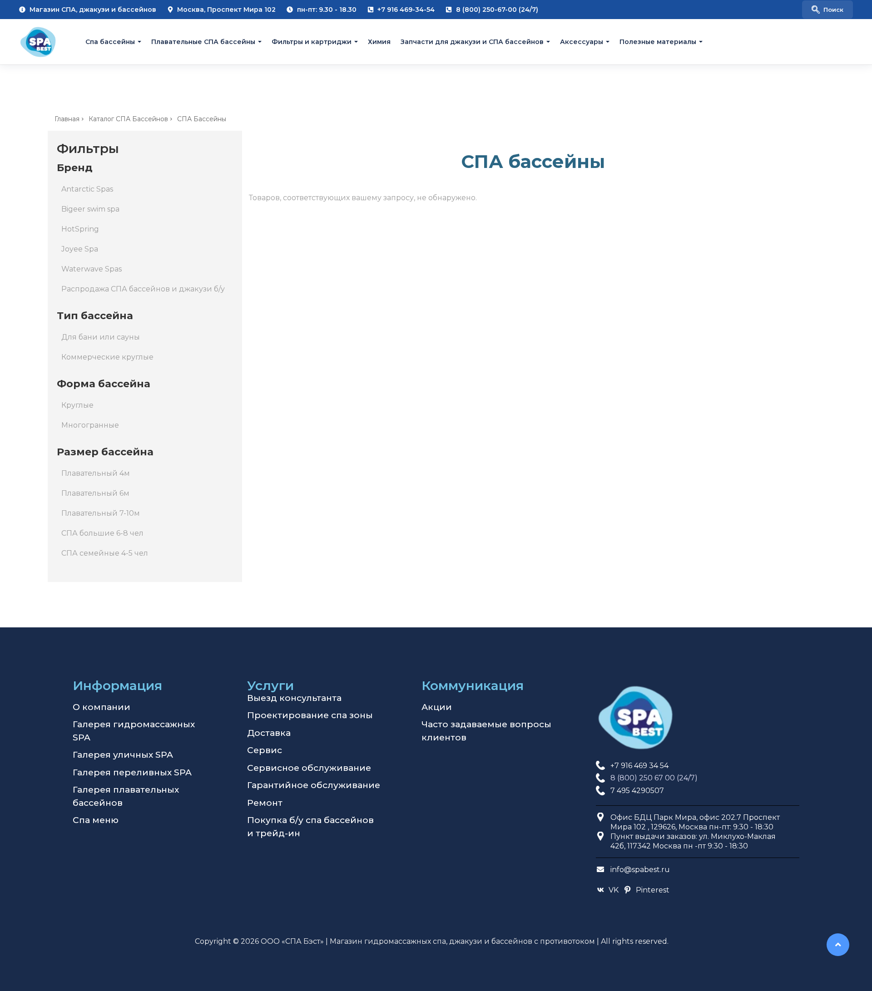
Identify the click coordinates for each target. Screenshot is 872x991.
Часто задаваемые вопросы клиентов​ (486, 731)
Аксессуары (581, 42)
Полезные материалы (657, 42)
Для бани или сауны (100, 337)
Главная (66, 119)
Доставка (269, 733)
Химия (379, 42)
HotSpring (80, 229)
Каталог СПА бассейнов (128, 119)
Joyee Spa (79, 249)
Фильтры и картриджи (312, 42)
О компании (101, 707)
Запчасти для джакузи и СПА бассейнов (472, 42)
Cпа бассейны (110, 42)
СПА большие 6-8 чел (102, 533)
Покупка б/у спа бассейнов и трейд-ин (310, 826)
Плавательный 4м (95, 473)
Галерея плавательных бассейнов (126, 796)
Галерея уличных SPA (123, 754)
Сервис (264, 750)
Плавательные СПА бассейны (203, 42)
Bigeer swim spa (90, 209)
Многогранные (90, 425)
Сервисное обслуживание (309, 768)
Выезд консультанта (294, 698)
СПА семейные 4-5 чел (104, 553)
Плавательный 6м (95, 493)
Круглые (77, 405)
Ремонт (264, 803)
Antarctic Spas (87, 189)
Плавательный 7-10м (100, 513)
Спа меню (96, 820)
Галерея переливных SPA (132, 772)
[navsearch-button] (827, 9)
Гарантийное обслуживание (313, 785)
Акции (436, 707)
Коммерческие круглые (107, 357)
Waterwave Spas (91, 269)
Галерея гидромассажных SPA (134, 731)
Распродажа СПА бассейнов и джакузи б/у (143, 289)
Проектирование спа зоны (310, 715)
